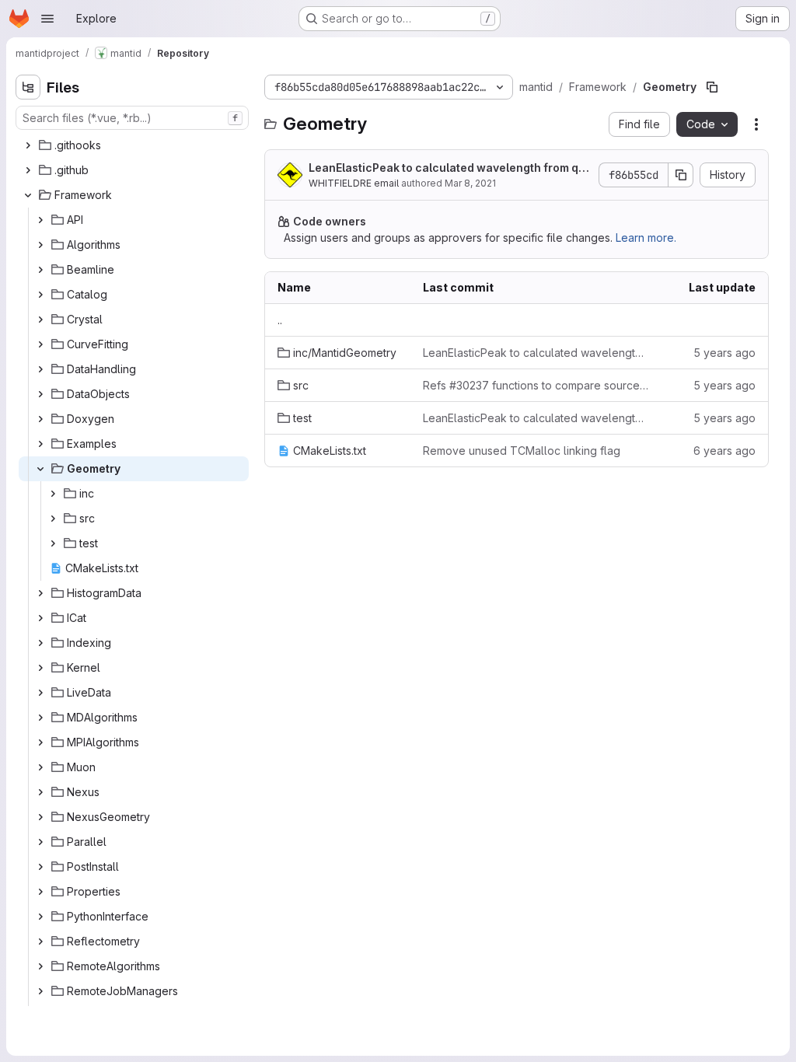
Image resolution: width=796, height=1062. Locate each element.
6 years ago (724, 450)
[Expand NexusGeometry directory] (40, 817)
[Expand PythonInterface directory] (40, 916)
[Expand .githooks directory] (28, 145)
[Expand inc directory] (53, 493)
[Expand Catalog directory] (40, 294)
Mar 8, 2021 (470, 183)
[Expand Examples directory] (40, 444)
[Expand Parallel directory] (40, 842)
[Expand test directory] (53, 543)
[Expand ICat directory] (40, 618)
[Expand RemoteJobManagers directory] (40, 991)
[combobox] (132, 118)
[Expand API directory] (40, 220)
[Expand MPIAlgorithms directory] (40, 742)
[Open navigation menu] (47, 18)
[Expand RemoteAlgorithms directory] (40, 966)
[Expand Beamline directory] (40, 269)
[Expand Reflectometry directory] (40, 941)
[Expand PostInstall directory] (40, 867)
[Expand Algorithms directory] (40, 245)
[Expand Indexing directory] (40, 643)
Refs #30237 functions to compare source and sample (536, 385)
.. (280, 320)
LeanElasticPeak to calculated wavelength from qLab (447, 168)
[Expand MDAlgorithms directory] (40, 717)
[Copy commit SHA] (681, 174)
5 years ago (724, 352)
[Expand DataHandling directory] (40, 369)
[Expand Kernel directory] (40, 668)
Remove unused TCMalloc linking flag (521, 450)
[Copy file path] (712, 87)
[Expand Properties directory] (40, 891)
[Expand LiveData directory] (40, 692)
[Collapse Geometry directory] (40, 468)
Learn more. (646, 237)
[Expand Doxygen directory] (40, 419)
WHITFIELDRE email (354, 183)
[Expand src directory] (53, 518)
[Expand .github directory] (28, 170)
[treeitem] (134, 145)
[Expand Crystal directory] (40, 319)
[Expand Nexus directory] (40, 792)
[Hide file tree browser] (28, 87)
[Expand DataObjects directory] (40, 394)
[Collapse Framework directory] (28, 195)
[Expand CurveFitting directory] (40, 344)
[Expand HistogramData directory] (40, 593)
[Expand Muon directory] (40, 767)
